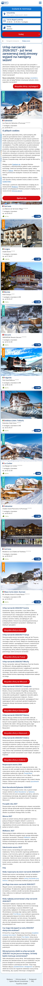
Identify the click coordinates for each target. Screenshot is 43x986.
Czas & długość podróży (15, 20)
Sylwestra (31, 792)
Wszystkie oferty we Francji (14, 657)
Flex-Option (25, 937)
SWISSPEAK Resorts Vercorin (12, 337)
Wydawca (15, 187)
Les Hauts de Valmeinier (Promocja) (14, 123)
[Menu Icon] (40, 2)
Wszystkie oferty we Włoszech (15, 682)
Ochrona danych (17, 191)
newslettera (34, 78)
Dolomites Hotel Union (9, 423)
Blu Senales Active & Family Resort (13, 594)
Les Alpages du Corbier (10, 466)
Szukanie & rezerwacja (21, 9)
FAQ (32, 981)
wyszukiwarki (35, 781)
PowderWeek (28, 773)
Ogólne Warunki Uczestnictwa (18, 981)
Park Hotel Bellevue (8, 380)
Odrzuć (11, 170)
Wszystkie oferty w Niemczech (15, 733)
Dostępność (32, 979)
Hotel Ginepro (7, 294)
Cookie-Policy (6, 181)
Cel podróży (11, 13)
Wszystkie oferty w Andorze (14, 760)
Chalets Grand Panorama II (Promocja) (15, 509)
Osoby (9, 26)
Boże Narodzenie (20, 792)
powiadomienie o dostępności (23, 966)
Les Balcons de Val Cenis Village (12, 209)
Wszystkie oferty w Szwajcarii (15, 710)
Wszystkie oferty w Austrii (14, 630)
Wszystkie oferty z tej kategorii (26, 86)
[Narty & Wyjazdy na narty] (4, 3)
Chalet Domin (6, 251)
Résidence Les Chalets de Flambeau (14, 551)
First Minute (17, 914)
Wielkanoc (27, 837)
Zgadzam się (16, 164)
